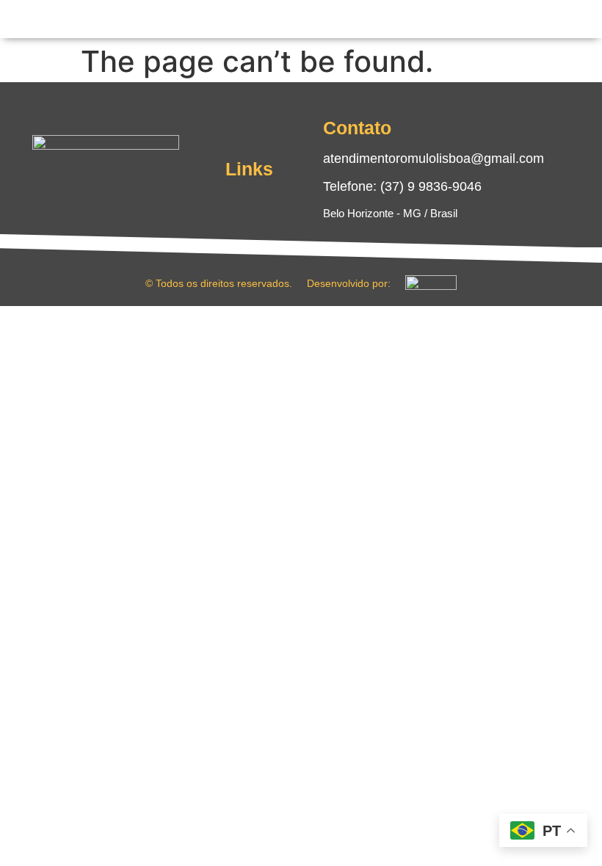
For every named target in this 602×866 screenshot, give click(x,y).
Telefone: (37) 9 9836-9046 (402, 186)
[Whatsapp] (150, 192)
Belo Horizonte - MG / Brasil (390, 213)
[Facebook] (91, 192)
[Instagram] (62, 192)
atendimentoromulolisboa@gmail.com (433, 158)
